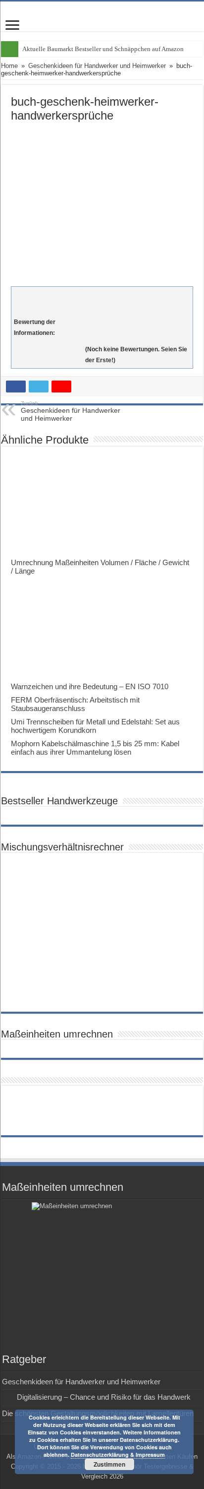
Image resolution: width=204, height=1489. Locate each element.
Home (9, 65)
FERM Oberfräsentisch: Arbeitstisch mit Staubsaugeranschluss (75, 704)
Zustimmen (109, 1464)
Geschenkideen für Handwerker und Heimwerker (97, 65)
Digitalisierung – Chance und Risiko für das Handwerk (104, 1397)
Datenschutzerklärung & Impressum (118, 1454)
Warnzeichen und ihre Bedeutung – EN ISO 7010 (89, 686)
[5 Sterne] (137, 338)
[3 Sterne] (137, 316)
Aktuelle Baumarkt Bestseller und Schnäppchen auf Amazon (103, 49)
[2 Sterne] (137, 305)
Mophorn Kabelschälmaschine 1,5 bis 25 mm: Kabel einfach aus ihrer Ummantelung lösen (95, 747)
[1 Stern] (137, 294)
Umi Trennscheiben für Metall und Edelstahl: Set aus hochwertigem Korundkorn (95, 725)
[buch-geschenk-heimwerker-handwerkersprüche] (102, 202)
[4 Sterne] (137, 327)
